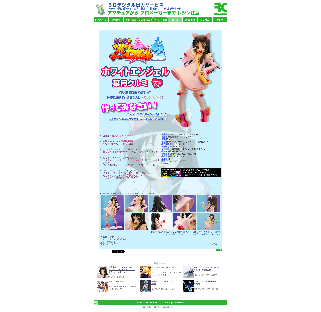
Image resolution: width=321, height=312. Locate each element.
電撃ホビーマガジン (110, 244)
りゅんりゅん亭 (108, 241)
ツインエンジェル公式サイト (114, 239)
